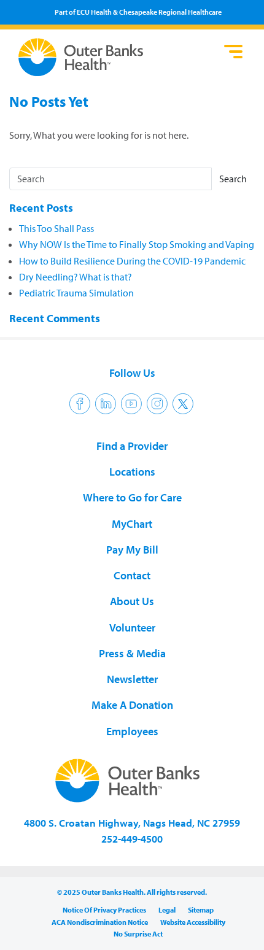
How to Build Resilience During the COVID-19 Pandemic (132, 261)
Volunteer (132, 627)
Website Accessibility (192, 922)
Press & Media (132, 653)
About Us (132, 601)
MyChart (132, 524)
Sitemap (201, 909)
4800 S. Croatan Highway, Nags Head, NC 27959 (132, 822)
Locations (132, 472)
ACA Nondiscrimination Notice (100, 922)
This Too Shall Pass (56, 228)
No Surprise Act (138, 933)
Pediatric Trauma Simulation (76, 293)
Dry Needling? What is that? (75, 277)
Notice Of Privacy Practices (104, 909)
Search (233, 178)
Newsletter (132, 679)
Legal (167, 909)
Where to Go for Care (132, 497)
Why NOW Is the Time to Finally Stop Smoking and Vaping (136, 244)
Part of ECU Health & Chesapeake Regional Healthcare (138, 12)
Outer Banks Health (101, 57)
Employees (132, 731)
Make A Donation (132, 705)
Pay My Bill (132, 550)
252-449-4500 (132, 838)
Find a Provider (132, 446)
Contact (132, 575)
